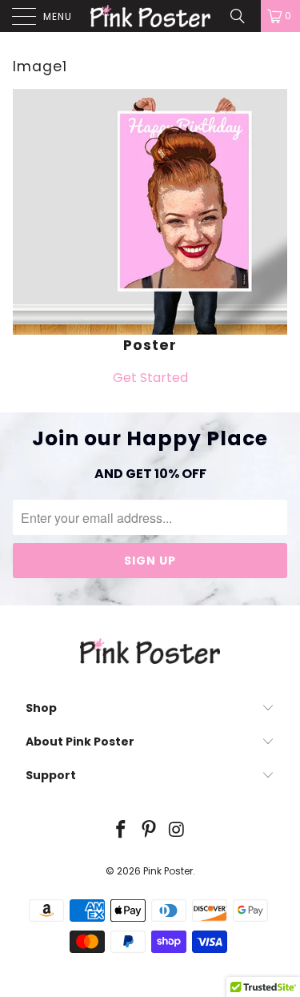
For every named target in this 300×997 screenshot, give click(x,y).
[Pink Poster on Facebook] (122, 831)
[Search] (243, 16)
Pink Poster (168, 871)
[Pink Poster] (150, 16)
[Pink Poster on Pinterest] (150, 831)
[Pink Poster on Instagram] (177, 831)
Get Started (150, 377)
